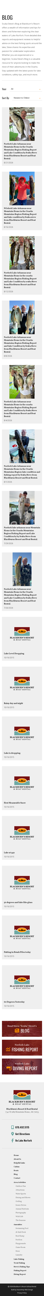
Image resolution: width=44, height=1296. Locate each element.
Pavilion (19, 1240)
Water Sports (21, 1194)
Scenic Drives (21, 1205)
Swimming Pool (22, 1228)
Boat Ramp (20, 1236)
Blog (16, 1174)
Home (16, 1155)
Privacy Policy (22, 1293)
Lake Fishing (19, 1259)
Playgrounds (21, 1243)
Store (18, 1251)
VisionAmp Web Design (25, 1290)
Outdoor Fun (21, 1186)
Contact (17, 1178)
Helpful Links (19, 1163)
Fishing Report (20, 1270)
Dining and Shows (23, 1197)
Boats (16, 1170)
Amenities (18, 1224)
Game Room (20, 1247)
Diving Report (20, 1274)
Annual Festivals (22, 1209)
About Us (17, 1159)
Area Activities (20, 1182)
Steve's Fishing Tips (22, 1267)
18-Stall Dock (21, 1232)
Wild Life (19, 1216)
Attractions (20, 1190)
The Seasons (21, 1220)
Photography (21, 1213)
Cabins (16, 1167)
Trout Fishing (19, 1263)
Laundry (19, 1255)
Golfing (19, 1201)
